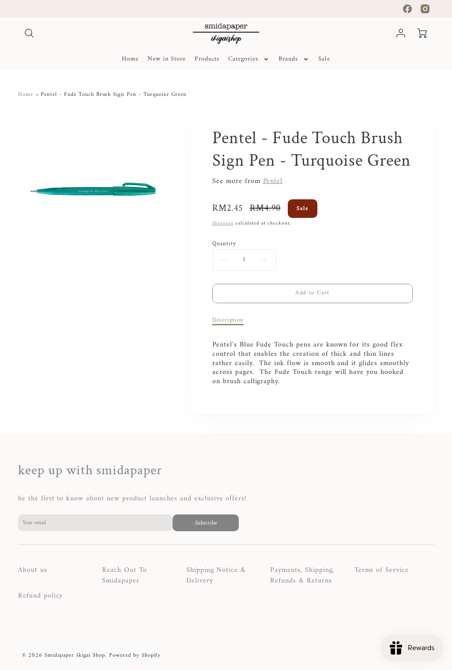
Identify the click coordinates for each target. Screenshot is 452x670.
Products (207, 59)
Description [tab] (228, 320)
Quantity (224, 243)
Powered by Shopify (135, 655)
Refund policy (40, 595)
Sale (324, 59)
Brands (288, 59)
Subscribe (205, 522)
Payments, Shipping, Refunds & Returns (302, 575)
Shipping (223, 223)
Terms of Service (381, 570)
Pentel (273, 181)
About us (32, 570)
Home (130, 59)
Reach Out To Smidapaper (124, 575)
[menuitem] (130, 59)
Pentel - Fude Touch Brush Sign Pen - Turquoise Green (114, 94)
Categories (243, 59)
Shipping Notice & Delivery (216, 575)
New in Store (166, 59)
